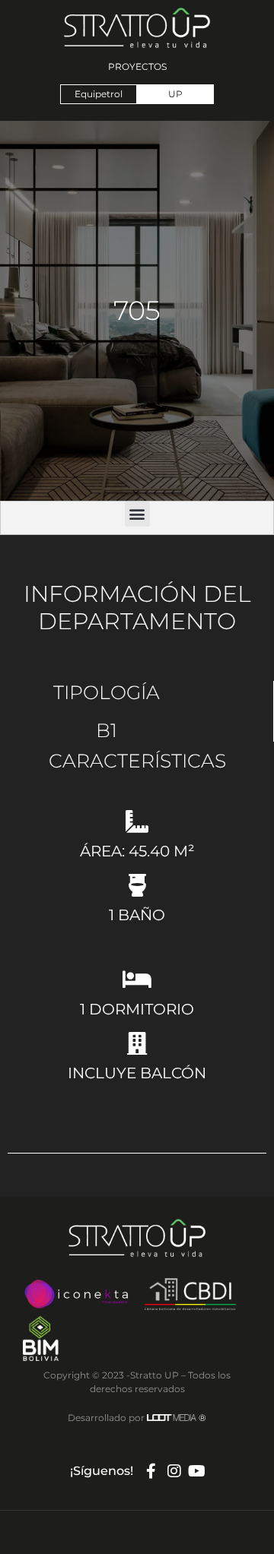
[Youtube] (197, 1471)
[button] (137, 514)
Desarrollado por (137, 1417)
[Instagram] (174, 1471)
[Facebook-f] (151, 1471)
